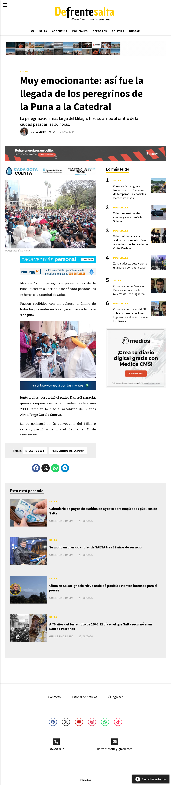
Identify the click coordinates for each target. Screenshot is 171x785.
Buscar (134, 31)
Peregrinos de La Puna (68, 450)
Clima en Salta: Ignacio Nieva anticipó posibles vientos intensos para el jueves (103, 587)
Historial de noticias (84, 697)
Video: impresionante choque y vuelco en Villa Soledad (127, 217)
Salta (43, 31)
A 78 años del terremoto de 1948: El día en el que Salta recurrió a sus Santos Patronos (100, 626)
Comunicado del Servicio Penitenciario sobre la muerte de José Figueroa (129, 290)
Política (118, 31)
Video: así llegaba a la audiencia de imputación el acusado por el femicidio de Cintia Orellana (130, 242)
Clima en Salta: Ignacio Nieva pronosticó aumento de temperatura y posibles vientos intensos (129, 192)
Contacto (54, 697)
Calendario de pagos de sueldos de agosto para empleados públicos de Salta (103, 510)
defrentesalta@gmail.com (114, 749)
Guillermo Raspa (43, 131)
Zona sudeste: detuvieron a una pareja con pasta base (130, 265)
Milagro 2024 (34, 450)
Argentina (59, 31)
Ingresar (117, 697)
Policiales (80, 31)
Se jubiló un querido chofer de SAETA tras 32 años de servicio (95, 547)
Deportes (100, 31)
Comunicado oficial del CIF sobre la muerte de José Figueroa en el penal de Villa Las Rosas (130, 315)
